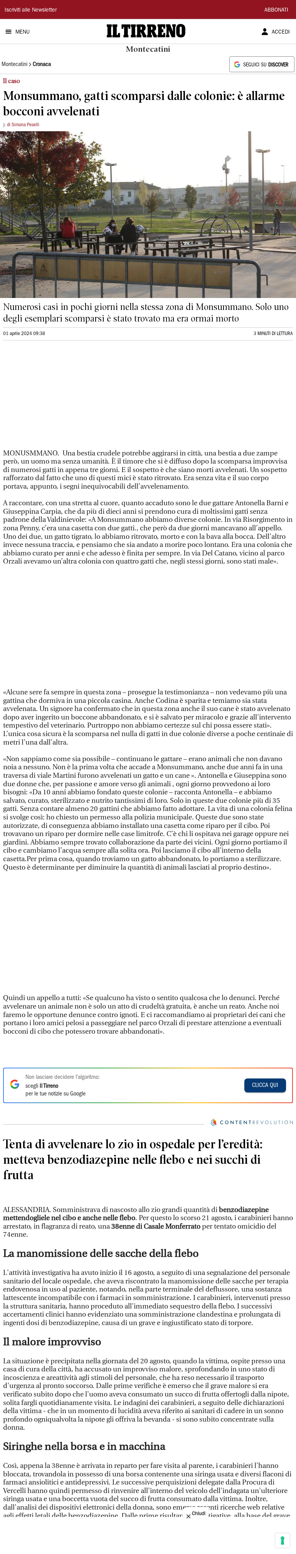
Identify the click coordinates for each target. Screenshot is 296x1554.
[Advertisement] (61, 398)
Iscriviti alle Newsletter (31, 10)
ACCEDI (281, 32)
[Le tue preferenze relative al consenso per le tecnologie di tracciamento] (282, 1540)
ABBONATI (276, 10)
